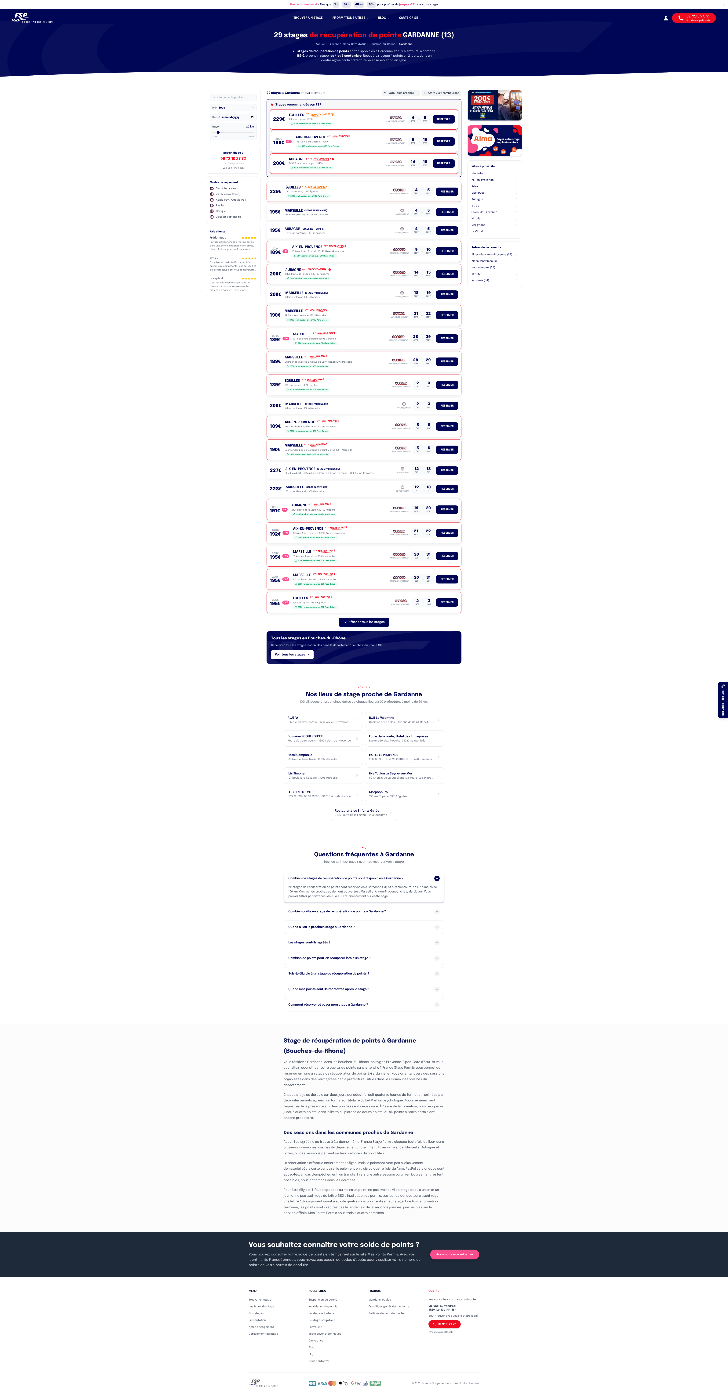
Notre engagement (261, 1327)
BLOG (382, 18)
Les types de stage (261, 1306)
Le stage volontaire (321, 1313)
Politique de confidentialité (386, 1313)
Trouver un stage (260, 1299)
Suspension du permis (323, 1299)
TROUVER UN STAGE (308, 18)
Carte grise (316, 1340)
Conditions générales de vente (389, 1306)
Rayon (216, 126)
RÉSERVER (443, 119)
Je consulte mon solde (451, 1254)
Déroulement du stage (263, 1334)
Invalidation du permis (323, 1306)
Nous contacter (319, 1361)
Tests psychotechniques (325, 1334)
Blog (311, 1347)
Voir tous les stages (290, 654)
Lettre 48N (315, 1327)
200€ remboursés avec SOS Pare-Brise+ (313, 124)
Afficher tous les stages (367, 622)
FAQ (311, 1354)
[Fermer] (724, 4)
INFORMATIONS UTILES (348, 18)
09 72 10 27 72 (233, 159)
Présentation (257, 1320)
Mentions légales (380, 1299)
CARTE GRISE (408, 18)
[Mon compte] (666, 18)
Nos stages (256, 1313)
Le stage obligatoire (322, 1320)
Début (216, 117)
